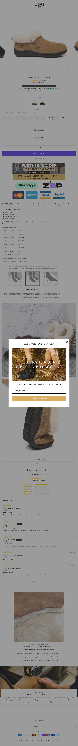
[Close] (67, 341)
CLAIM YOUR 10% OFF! (39, 398)
